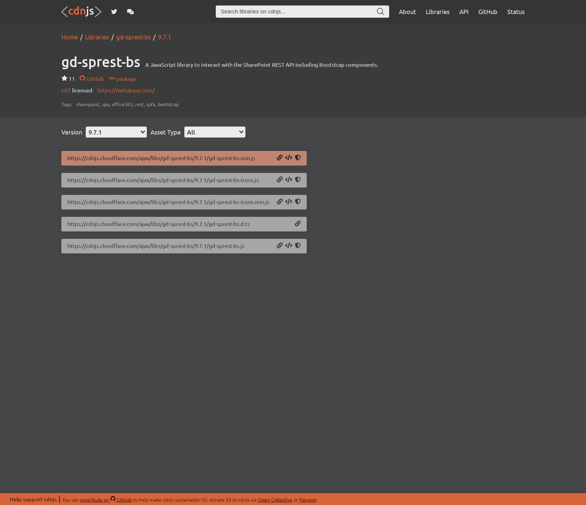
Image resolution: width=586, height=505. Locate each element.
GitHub (487, 11)
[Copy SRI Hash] (298, 158)
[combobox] (116, 132)
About (407, 11)
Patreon (308, 499)
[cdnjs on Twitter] (114, 11)
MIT (66, 90)
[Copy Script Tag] (288, 158)
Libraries (438, 11)
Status (516, 11)
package (125, 78)
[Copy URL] (280, 158)
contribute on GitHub (106, 499)
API (463, 11)
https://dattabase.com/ (126, 90)
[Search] (380, 11)
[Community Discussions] (130, 11)
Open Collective (275, 499)
